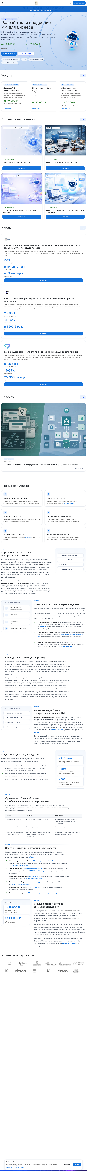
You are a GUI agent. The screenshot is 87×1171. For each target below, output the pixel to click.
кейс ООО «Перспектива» (20, 865)
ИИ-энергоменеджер (35, 893)
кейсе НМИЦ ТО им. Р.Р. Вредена (35, 871)
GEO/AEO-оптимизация (64, 646)
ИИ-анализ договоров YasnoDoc (43, 861)
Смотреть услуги (26, 54)
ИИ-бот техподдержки (37, 882)
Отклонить (67, 1164)
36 (83, 468)
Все (83, 75)
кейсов (31, 857)
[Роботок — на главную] (36, 3)
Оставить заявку (79, 3)
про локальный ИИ (69, 503)
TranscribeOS (33, 876)
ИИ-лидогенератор (50, 893)
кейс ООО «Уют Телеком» (21, 884)
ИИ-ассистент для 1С (35, 887)
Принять (77, 1164)
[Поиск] (70, 3)
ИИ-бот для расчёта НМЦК (33, 868)
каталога (28, 537)
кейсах (36, 732)
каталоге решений (57, 730)
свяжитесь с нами (69, 943)
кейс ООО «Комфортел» (34, 878)
